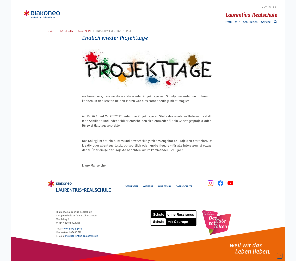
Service (266, 22)
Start (51, 30)
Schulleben (250, 22)
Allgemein (84, 30)
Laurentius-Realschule (251, 15)
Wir (237, 22)
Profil (228, 22)
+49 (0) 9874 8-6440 (71, 228)
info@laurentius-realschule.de (81, 236)
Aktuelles (269, 7)
